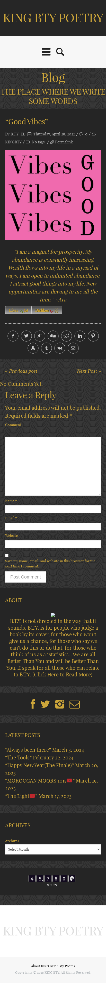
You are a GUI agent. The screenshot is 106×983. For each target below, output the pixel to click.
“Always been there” (28, 750)
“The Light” (21, 796)
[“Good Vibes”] (53, 195)
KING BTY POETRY (53, 18)
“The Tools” (18, 757)
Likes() (18, 310)
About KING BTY (43, 966)
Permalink (64, 142)
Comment (13, 424)
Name (11, 501)
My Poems (67, 966)
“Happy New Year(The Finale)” (39, 765)
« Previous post (21, 371)
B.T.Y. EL (18, 134)
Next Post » (89, 371)
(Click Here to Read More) (62, 674)
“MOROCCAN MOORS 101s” (40, 780)
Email (11, 518)
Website (11, 535)
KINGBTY (13, 142)
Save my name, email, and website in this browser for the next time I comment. (50, 563)
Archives (12, 841)
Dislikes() (46, 310)
